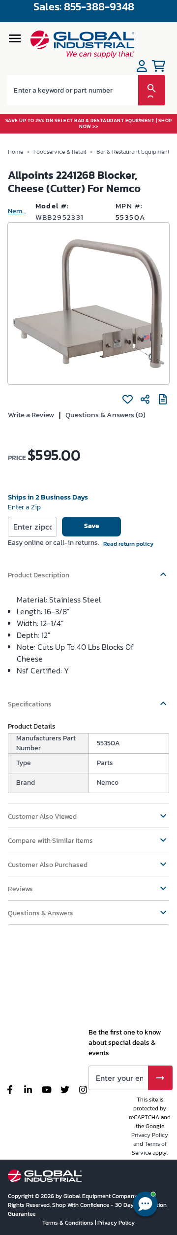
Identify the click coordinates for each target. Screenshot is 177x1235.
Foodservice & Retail (59, 151)
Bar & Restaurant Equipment (133, 151)
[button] (88, 570)
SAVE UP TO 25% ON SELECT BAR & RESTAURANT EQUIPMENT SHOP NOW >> (88, 123)
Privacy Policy (149, 1135)
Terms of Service (149, 1148)
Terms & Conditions (68, 1222)
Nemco (18, 211)
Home (15, 151)
